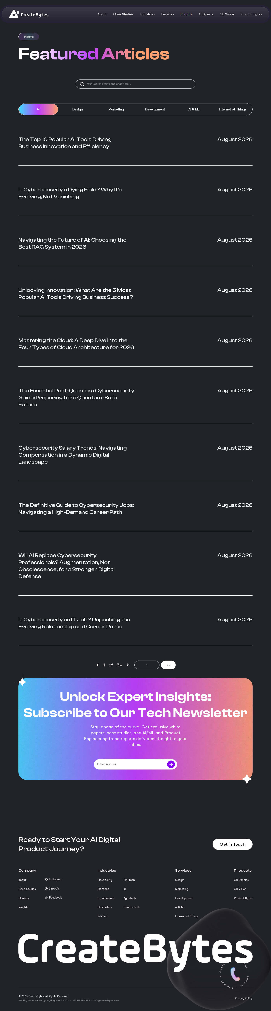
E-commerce (106, 898)
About (22, 880)
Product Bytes (243, 898)
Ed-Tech (103, 916)
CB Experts (241, 880)
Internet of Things (187, 916)
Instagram (55, 879)
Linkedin (54, 888)
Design (179, 880)
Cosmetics (105, 907)
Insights (23, 907)
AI (125, 889)
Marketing (181, 889)
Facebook (55, 897)
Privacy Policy (244, 998)
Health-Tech (132, 907)
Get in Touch (232, 844)
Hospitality (105, 880)
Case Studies (27, 889)
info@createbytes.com (106, 1000)
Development (184, 898)
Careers (23, 898)
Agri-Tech (130, 898)
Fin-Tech (129, 880)
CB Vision (240, 889)
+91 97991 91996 (81, 1000)
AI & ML (180, 907)
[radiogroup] (135, 109)
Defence (103, 889)
